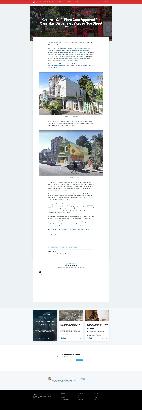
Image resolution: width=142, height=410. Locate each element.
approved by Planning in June (77, 224)
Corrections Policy (81, 401)
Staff (79, 397)
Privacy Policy (45, 407)
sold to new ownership (65, 48)
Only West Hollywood (77, 58)
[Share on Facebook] (65, 338)
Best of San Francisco (65, 399)
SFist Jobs (63, 397)
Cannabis (75, 247)
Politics (44, 1)
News (40, 1)
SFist (35, 394)
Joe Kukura (78, 16)
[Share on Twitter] (63, 338)
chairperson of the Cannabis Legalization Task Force (74, 54)
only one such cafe (65, 60)
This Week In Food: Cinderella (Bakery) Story (45, 321)
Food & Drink (61, 1)
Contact (77, 1)
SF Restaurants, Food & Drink (68, 16)
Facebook (96, 395)
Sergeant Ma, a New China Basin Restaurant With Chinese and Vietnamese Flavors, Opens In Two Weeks (45, 325)
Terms (50, 407)
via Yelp (58, 235)
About (79, 395)
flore (66, 247)
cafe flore (62, 247)
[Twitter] (101, 2)
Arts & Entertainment (70, 1)
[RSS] (103, 2)
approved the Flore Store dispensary (56, 65)
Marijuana (70, 247)
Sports (56, 1)
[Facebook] (99, 2)
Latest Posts (63, 395)
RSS (95, 399)
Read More (83, 379)
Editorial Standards (81, 399)
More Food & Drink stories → (45, 338)
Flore (49, 50)
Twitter (95, 397)
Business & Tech (50, 1)
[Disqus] (71, 285)
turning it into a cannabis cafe (82, 50)
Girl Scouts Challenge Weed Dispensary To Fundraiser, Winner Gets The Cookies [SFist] (72, 229)
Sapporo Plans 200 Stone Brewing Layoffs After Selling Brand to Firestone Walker (44, 331)
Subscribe (106, 1)
